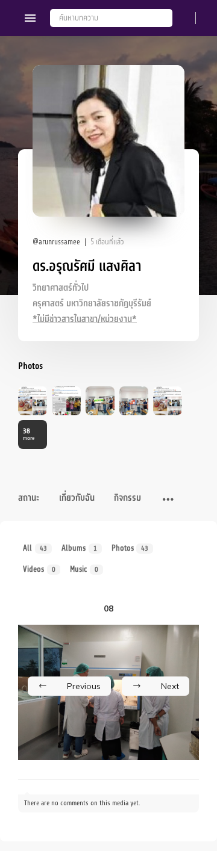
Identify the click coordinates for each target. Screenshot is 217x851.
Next (170, 686)
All (35, 548)
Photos (130, 548)
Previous (84, 686)
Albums (79, 548)
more (28, 434)
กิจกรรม (127, 498)
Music (84, 569)
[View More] (168, 500)
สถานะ (29, 498)
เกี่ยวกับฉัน (77, 498)
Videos (39, 569)
